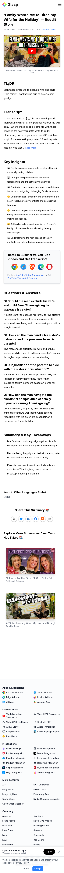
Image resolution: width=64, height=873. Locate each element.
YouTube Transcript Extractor (22, 278)
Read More (30, 147)
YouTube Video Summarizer (30, 275)
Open (49, 851)
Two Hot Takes (48, 29)
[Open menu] (60, 4)
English (7, 497)
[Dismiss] (59, 851)
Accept (37, 868)
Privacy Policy (22, 863)
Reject (26, 868)
